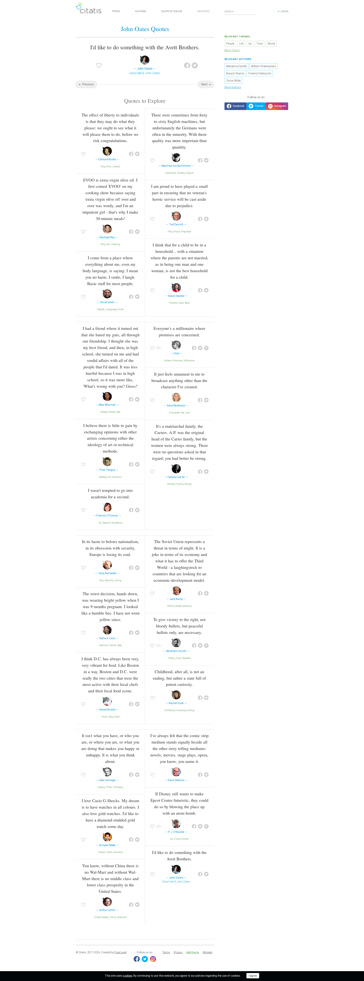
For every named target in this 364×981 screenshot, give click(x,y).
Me (182, 412)
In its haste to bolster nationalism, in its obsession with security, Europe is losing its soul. (110, 548)
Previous (88, 84)
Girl (108, 244)
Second (106, 522)
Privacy (178, 952)
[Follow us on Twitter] (256, 106)
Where (167, 360)
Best (187, 302)
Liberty (116, 166)
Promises (177, 360)
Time (260, 43)
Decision (103, 645)
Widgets (207, 952)
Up (171, 838)
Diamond (118, 852)
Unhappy (118, 787)
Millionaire (189, 360)
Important (170, 172)
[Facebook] (137, 959)
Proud (176, 231)
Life (241, 43)
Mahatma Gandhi (236, 66)
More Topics (232, 50)
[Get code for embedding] (158, 348)
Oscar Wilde (233, 80)
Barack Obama (235, 73)
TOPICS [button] (116, 11)
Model (178, 605)
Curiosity (181, 710)
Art (109, 477)
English (190, 172)
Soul (101, 580)
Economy (187, 605)
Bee (120, 645)
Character (174, 412)
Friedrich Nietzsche (259, 73)
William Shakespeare (263, 66)
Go (100, 522)
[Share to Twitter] (195, 65)
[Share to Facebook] (187, 65)
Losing (117, 580)
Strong (187, 484)
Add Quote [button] (192, 952)
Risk (109, 166)
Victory (171, 658)
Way (110, 716)
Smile (120, 309)
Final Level (120, 952)
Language (111, 309)
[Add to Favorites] (99, 65)
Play (170, 231)
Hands (113, 645)
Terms (166, 952)
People (100, 309)
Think (104, 716)
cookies (127, 975)
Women (171, 484)
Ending (190, 710)
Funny (177, 838)
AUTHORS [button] (140, 11)
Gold (109, 852)
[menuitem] (166, 952)
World (170, 605)
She (118, 411)
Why (103, 244)
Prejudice (186, 231)
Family (179, 484)
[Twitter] (145, 959)
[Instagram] (153, 959)
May (103, 166)
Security (109, 580)
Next (204, 84)
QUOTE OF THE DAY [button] (171, 11)
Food (116, 716)
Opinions (117, 477)
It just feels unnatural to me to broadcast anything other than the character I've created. (179, 380)
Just (187, 412)
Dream (102, 852)
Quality (180, 172)
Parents (173, 302)
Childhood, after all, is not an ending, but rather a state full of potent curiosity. (179, 678)
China (113, 917)
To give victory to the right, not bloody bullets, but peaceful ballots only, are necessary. (179, 626)
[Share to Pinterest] (206, 348)
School (112, 411)
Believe (103, 477)
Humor (185, 838)
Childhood (169, 710)
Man (181, 302)
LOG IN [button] (284, 11)
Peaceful (186, 658)
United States (101, 917)
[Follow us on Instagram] (277, 106)
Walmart (122, 917)
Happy (101, 787)
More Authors (232, 87)
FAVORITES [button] (203, 11)
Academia (116, 522)
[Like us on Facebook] (235, 106)
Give (178, 658)
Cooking (115, 244)
